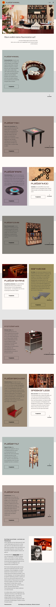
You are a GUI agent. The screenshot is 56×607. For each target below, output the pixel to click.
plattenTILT (49, 417)
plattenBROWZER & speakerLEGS (49, 354)
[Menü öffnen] (53, 2)
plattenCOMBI (49, 196)
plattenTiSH (49, 96)
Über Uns (49, 516)
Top (49, 604)
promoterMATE (49, 300)
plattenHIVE (49, 465)
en (50, 2)
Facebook (17, 604)
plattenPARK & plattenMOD (49, 147)
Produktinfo (11, 86)
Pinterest (15, 604)
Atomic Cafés (16, 554)
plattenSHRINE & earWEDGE (49, 244)
